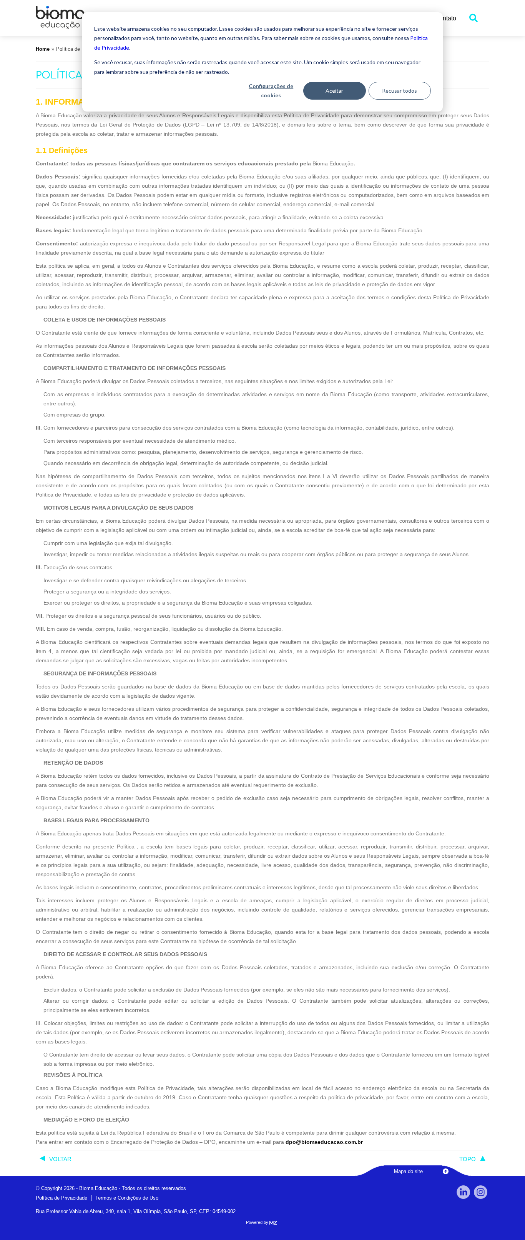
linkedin (463, 1192)
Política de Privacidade (61, 1198)
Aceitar (334, 90)
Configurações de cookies (271, 91)
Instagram (480, 1192)
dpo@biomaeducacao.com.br (324, 1142)
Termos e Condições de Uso (126, 1198)
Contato (445, 18)
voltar (60, 1159)
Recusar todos (399, 90)
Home (43, 49)
